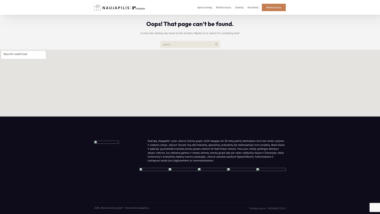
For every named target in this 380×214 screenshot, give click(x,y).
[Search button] (216, 44)
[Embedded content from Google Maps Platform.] (190, 83)
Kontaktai (253, 7)
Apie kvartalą (204, 7)
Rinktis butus (223, 7)
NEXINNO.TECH (277, 208)
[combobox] (186, 44)
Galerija (239, 7)
